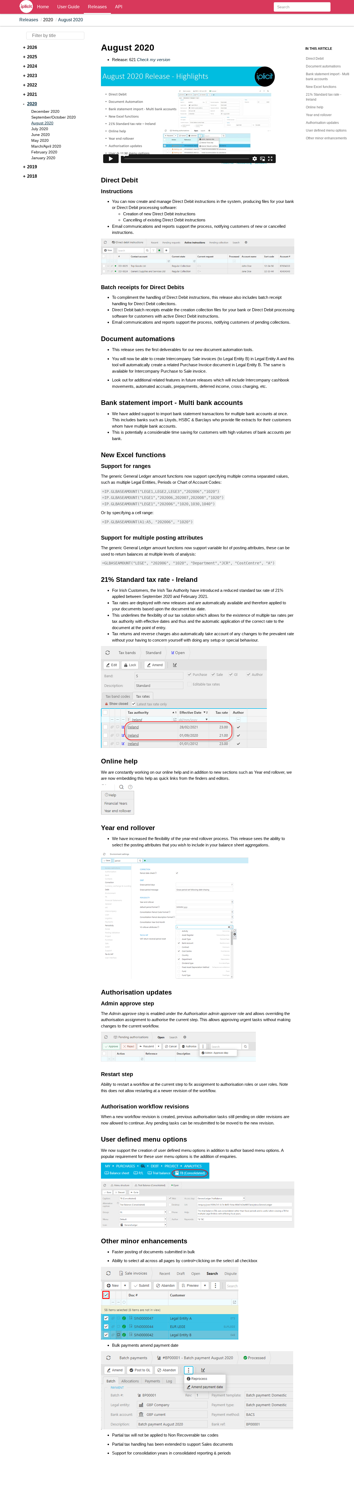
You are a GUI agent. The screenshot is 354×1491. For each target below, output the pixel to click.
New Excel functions (321, 87)
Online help (314, 107)
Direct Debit (315, 59)
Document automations (323, 66)
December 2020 (45, 111)
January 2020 (43, 158)
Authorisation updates (322, 123)
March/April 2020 (46, 146)
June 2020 (40, 134)
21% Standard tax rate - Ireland (323, 97)
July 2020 (39, 129)
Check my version (153, 59)
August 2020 (70, 19)
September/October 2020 (53, 117)
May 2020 (40, 140)
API (118, 6)
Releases (97, 6)
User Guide (68, 6)
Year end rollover (319, 115)
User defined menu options (326, 130)
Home (43, 6)
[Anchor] (96, 180)
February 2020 (44, 152)
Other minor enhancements (326, 138)
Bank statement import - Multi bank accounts (327, 76)
